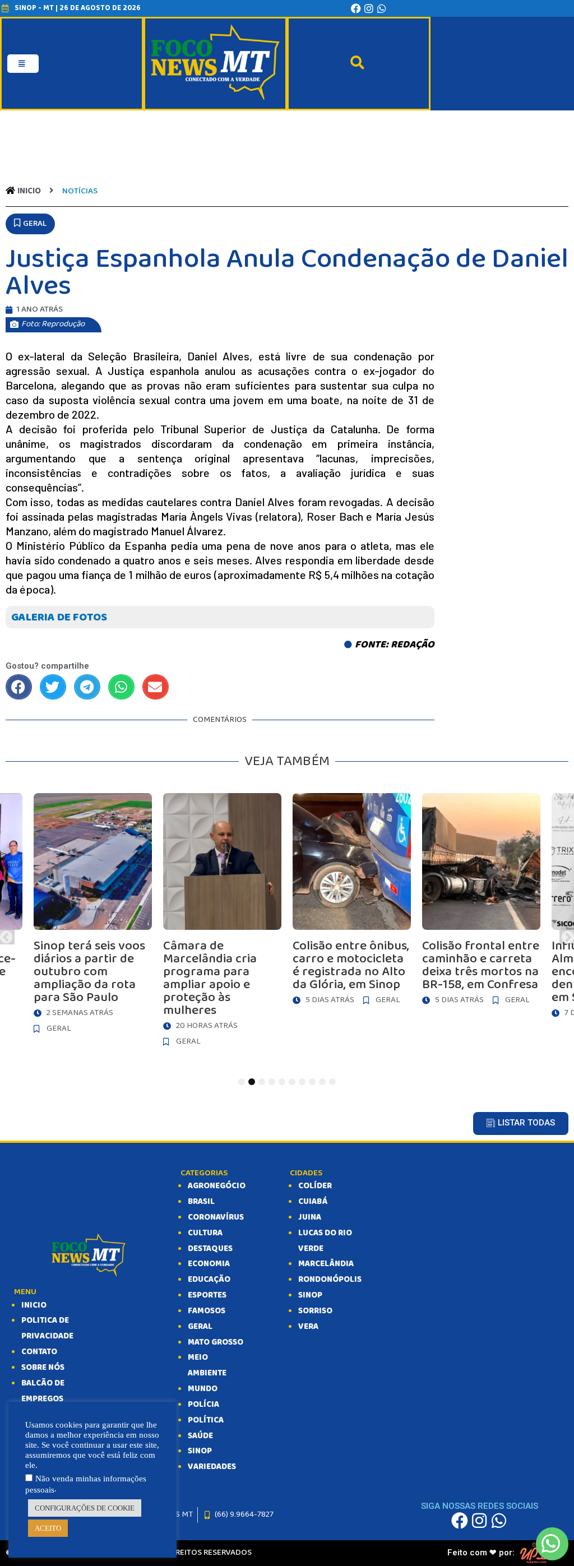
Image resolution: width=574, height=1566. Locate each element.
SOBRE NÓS (42, 1367)
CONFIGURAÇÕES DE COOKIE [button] (85, 1508)
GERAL (200, 1326)
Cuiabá (312, 1201)
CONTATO (39, 1352)
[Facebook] (356, 8)
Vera (308, 1326)
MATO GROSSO (215, 1342)
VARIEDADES (212, 1467)
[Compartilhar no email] (155, 686)
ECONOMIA (209, 1264)
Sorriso (315, 1311)
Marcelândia (326, 1264)
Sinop (310, 1295)
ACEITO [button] (48, 1528)
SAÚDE (200, 1436)
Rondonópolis (330, 1279)
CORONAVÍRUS (216, 1217)
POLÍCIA (203, 1404)
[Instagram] (369, 8)
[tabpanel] (351, 902)
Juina (309, 1217)
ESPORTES (207, 1295)
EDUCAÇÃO (209, 1279)
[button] (30, 224)
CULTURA (205, 1233)
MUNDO (202, 1389)
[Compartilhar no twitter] (53, 686)
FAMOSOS (206, 1311)
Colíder (315, 1186)
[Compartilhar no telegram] (87, 686)
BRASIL (201, 1201)
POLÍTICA (206, 1420)
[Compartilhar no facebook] (19, 686)
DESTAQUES (210, 1248)
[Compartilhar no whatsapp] (121, 686)
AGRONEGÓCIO (217, 1186)
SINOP (200, 1451)
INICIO (34, 1305)
